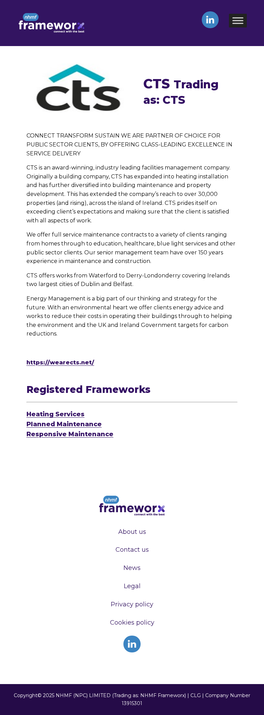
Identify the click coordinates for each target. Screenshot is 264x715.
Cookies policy (132, 622)
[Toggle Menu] (237, 20)
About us (132, 532)
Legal (132, 586)
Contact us (132, 549)
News (132, 568)
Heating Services (55, 414)
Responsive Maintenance (69, 434)
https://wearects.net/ (60, 362)
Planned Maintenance (64, 424)
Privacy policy (132, 604)
